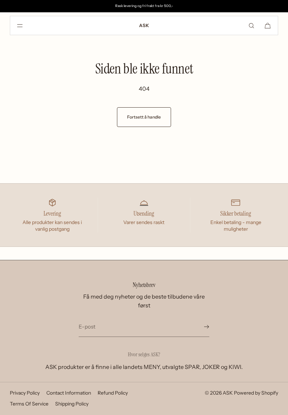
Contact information (68, 393)
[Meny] (25, 25)
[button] (251, 25)
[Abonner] (200, 327)
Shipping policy (72, 404)
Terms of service (29, 404)
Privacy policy (25, 393)
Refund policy (113, 393)
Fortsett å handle (144, 117)
